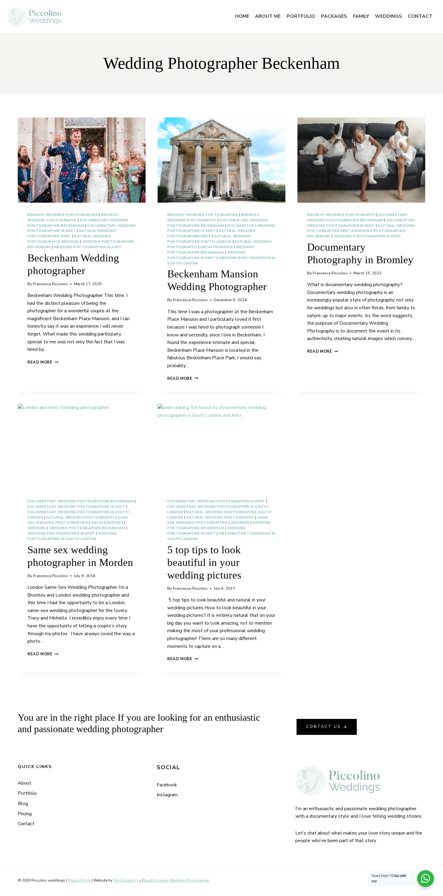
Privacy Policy (80, 880)
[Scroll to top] (437, 634)
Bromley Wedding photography (341, 215)
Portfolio (301, 16)
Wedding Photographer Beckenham (87, 528)
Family (361, 16)
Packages (334, 16)
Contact (420, 16)
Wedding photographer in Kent (88, 247)
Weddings (388, 16)
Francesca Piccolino (50, 284)
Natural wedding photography (80, 517)
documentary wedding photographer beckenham (80, 501)
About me (268, 16)
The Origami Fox (127, 880)
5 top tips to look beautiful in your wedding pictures (204, 562)
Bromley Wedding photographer (62, 215)
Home (242, 16)
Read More (42, 362)
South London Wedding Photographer (176, 880)
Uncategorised (216, 247)
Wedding (70, 241)
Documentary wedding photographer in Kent (76, 506)
